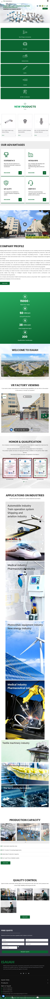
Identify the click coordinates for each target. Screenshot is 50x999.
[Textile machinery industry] (25, 751)
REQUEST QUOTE (25, 952)
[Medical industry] (25, 590)
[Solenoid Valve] (25, 56)
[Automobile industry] (25, 531)
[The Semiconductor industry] (25, 796)
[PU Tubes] (25, 44)
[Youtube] (29, 973)
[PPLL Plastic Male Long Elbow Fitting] (9, 121)
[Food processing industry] (25, 774)
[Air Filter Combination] (25, 92)
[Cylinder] (25, 80)
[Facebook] (21, 973)
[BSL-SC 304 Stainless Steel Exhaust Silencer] (41, 121)
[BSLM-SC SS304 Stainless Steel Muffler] (25, 121)
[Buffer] (25, 68)
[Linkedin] (23, 973)
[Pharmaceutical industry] (25, 709)
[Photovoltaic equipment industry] (25, 650)
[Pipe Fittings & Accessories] (25, 32)
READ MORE (7, 172)
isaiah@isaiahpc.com (7, 991)
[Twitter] (26, 973)
